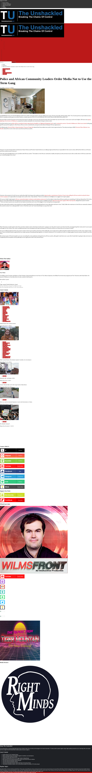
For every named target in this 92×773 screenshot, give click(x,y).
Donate (4, 52)
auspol (4, 284)
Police (4, 71)
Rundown (5, 74)
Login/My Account (7, 5)
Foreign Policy (70, 768)
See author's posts (4, 279)
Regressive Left (6, 351)
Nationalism (28, 770)
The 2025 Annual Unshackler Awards (10, 761)
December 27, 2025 (9, 426)
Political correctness (7, 73)
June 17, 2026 (8, 325)
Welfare (4, 355)
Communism (5, 344)
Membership (5, 51)
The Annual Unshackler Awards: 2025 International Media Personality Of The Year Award (21, 764)
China (21, 768)
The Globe (15, 771)
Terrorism (11, 771)
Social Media (6, 771)
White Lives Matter (6, 357)
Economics (47, 768)
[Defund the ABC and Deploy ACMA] (9, 374)
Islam (18, 770)
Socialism (2, 771)
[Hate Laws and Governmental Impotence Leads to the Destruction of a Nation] (9, 397)
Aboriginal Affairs (3, 768)
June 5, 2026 (7, 380)
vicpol (16, 284)
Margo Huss (2, 325)
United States (26, 771)
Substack (4, 50)
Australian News (6, 69)
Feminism (4, 311)
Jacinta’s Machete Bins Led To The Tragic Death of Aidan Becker (13, 384)
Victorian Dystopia (6, 353)
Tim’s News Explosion (9, 41)
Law (20, 770)
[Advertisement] (37, 139)
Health (85, 768)
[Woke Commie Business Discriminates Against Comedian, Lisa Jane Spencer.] (9, 339)
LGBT (22, 770)
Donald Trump (42, 768)
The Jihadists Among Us (5, 423)
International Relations (12, 770)
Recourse (61, 770)
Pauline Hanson (6, 319)
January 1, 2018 (9, 88)
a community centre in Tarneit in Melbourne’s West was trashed (71, 123)
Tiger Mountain (8, 44)
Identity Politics (6, 315)
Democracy (5, 309)
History (4, 58)
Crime (4, 70)
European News (56, 768)
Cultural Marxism (28, 768)
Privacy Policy (6, 2)
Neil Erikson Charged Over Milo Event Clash (10, 285)
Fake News (62, 768)
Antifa (12, 768)
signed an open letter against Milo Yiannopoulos (64, 200)
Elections (4, 310)
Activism (4, 342)
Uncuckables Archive (9, 48)
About (4, 6)
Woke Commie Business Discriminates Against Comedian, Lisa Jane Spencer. (16, 359)
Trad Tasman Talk (8, 46)
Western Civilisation (6, 321)
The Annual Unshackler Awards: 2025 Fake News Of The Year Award (17, 762)
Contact (4, 7)
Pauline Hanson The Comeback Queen (8, 323)
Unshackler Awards (6, 55)
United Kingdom (20, 771)
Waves (37, 771)
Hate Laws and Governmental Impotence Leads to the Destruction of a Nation (16, 401)
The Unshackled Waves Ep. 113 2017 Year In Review (11, 287)
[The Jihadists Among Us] (9, 419)
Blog (3, 54)
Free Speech (5, 312)
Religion (70, 770)
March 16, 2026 (8, 387)
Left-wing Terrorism (7, 348)
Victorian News (6, 354)
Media (25, 770)
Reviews (4, 59)
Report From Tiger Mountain (78, 770)
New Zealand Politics (35, 770)
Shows (4, 40)
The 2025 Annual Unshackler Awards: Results (12, 760)
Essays (4, 56)
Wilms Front (7, 43)
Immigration (5, 316)
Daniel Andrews (10, 284)
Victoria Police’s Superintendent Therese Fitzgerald (20, 127)
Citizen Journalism (6, 307)
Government (5, 313)
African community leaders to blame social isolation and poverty (31, 199)
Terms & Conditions (7, 4)
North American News (43, 770)
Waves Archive (8, 47)
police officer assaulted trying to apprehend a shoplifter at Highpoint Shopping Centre (33, 123)
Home (4, 39)
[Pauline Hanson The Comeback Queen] (9, 304)
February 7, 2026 (8, 404)
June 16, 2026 (8, 362)
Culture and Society (6, 345)
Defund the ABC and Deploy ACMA (7, 378)
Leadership (5, 318)
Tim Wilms (2, 88)
